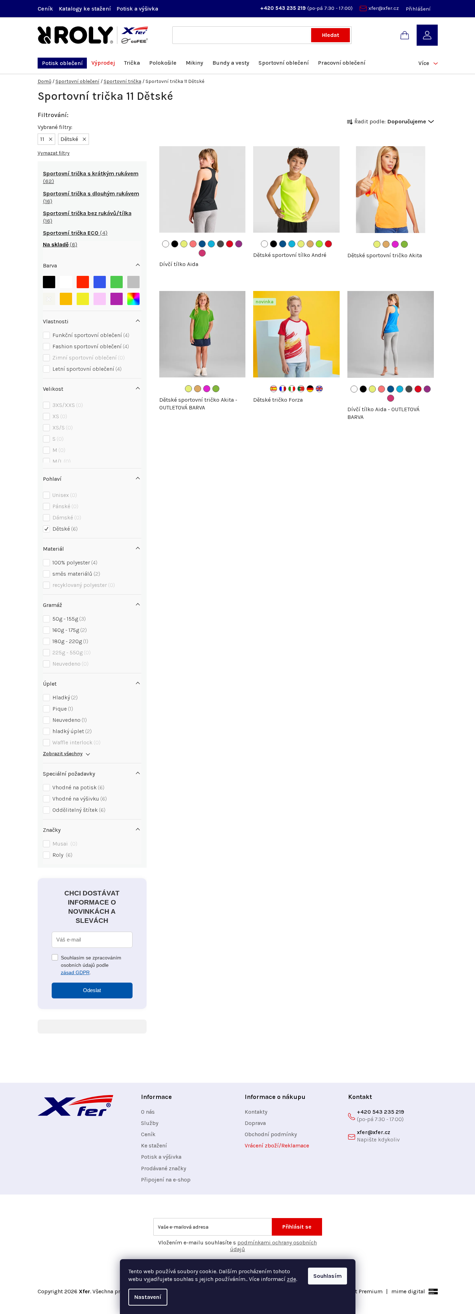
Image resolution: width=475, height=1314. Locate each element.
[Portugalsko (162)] (300, 388)
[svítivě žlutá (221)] (183, 243)
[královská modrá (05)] (202, 243)
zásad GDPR (75, 972)
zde (291, 1279)
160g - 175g (68, 630)
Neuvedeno (69, 663)
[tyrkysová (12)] (211, 243)
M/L (60, 461)
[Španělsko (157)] (273, 388)
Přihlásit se (297, 1226)
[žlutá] (83, 299)
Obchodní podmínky (271, 1134)
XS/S (61, 427)
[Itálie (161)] (291, 388)
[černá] (49, 282)
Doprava (255, 1123)
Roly (61, 855)
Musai (64, 843)
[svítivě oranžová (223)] (310, 243)
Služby (149, 1123)
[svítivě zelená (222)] (404, 244)
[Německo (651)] (310, 388)
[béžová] (49, 299)
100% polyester (74, 562)
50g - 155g (68, 618)
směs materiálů (75, 573)
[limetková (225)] (319, 243)
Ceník (45, 8)
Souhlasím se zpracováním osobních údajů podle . (91, 965)
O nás (148, 1111)
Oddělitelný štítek (78, 810)
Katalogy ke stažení (85, 8)
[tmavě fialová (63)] (238, 243)
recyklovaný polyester (82, 585)
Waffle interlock (75, 742)
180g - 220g (69, 641)
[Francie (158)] (282, 388)
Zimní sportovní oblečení (87, 357)
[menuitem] (62, 63)
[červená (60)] (229, 243)
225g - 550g (70, 652)
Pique (61, 708)
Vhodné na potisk (77, 787)
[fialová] (116, 299)
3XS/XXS (66, 405)
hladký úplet (71, 731)
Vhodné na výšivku (78, 798)
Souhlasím (327, 1276)
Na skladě (59, 244)
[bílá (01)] (165, 243)
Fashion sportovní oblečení (89, 346)
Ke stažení (154, 1145)
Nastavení (147, 1297)
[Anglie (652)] (319, 388)
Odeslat (92, 990)
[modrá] (100, 282)
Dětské (64, 528)
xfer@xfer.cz (383, 8)
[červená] (83, 282)
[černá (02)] (174, 243)
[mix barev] (133, 299)
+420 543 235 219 (283, 8)
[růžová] (100, 299)
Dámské (65, 517)
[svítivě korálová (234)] (193, 243)
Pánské (64, 506)
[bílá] (66, 282)
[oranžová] (66, 299)
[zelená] (116, 282)
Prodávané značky (163, 1168)
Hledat (330, 35)
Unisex (63, 495)
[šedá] (133, 282)
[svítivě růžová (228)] (395, 244)
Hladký (64, 697)
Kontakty (256, 1111)
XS (58, 416)
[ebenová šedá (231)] (220, 243)
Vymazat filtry (54, 153)
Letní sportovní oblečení (86, 368)
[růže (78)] (202, 253)
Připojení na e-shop (166, 1179)
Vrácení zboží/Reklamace (277, 1145)
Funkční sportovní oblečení (90, 335)
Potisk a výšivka (137, 8)
